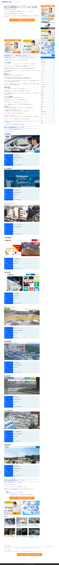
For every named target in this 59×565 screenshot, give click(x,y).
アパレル (42, 66)
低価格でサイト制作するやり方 (30, 551)
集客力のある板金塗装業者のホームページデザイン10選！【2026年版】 (34, 526)
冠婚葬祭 (42, 93)
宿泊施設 (42, 102)
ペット (35, 546)
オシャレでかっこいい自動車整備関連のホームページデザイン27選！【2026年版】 (34, 536)
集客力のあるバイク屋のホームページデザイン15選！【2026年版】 (9, 536)
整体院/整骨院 (43, 111)
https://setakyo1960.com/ (17, 199)
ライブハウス (43, 82)
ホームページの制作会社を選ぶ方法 (14, 551)
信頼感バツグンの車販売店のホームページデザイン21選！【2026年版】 (21, 536)
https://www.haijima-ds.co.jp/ (18, 406)
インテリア (42, 68)
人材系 (50, 546)
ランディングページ (44, 84)
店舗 (41, 104)
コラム (42, 75)
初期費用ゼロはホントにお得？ (38, 551)
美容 (41, 116)
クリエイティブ (23, 546)
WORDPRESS (9, 546)
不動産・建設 (43, 86)
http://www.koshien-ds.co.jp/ (18, 268)
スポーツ (42, 77)
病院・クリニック (43, 113)
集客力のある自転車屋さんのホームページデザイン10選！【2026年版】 (9, 526)
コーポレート (43, 73)
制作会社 (42, 95)
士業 (41, 100)
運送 (41, 120)
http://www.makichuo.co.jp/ (18, 164)
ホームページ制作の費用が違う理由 (22, 551)
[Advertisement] (22, 30)
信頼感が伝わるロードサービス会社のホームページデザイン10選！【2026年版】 (21, 526)
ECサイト (42, 59)
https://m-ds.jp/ (16, 337)
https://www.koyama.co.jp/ (18, 233)
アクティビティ (43, 64)
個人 (41, 91)
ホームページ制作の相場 (7, 551)
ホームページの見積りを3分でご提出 (21, 20)
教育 (41, 109)
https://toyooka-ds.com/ (17, 475)
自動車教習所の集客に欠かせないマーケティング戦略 (14, 492)
